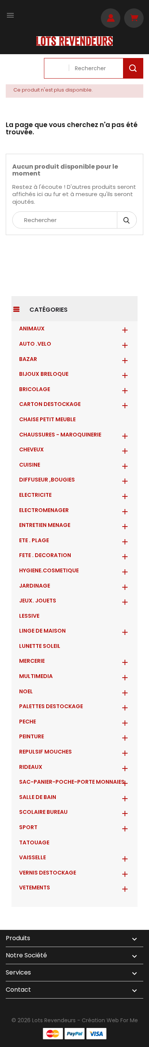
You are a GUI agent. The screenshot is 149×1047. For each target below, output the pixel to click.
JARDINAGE (34, 586)
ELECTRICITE (35, 495)
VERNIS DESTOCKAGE (47, 872)
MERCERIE (32, 661)
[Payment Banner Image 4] (96, 1033)
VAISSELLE (32, 857)
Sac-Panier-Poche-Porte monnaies (72, 782)
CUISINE (29, 465)
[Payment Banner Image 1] (53, 1033)
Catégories (48, 309)
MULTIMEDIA (36, 676)
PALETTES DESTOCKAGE (51, 706)
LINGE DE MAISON (42, 631)
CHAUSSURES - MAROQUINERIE (60, 434)
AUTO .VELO (35, 344)
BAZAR (28, 359)
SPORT (28, 827)
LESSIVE (29, 616)
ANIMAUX (32, 328)
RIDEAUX (30, 767)
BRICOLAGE (34, 389)
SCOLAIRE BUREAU (43, 812)
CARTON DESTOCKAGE (50, 404)
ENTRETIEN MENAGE (44, 525)
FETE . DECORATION (45, 555)
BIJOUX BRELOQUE (43, 374)
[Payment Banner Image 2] (75, 1033)
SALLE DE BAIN (37, 797)
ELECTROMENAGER (44, 510)
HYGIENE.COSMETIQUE (49, 570)
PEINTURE (31, 736)
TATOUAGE (34, 842)
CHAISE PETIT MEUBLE (47, 419)
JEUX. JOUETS (37, 600)
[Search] (133, 68)
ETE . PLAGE (34, 540)
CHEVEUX (31, 449)
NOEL (26, 691)
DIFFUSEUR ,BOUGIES (47, 479)
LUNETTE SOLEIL (39, 646)
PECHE (27, 721)
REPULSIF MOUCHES (45, 751)
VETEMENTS (34, 887)
